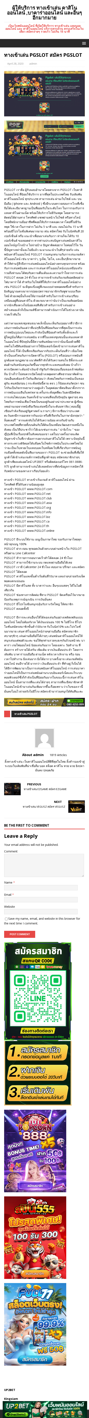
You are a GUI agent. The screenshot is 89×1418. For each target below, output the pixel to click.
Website (9, 907)
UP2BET (9, 1390)
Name (8, 882)
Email (8, 895)
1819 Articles (58, 755)
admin (33, 63)
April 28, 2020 (15, 63)
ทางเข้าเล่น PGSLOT (25, 714)
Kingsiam (11, 1399)
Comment (11, 851)
